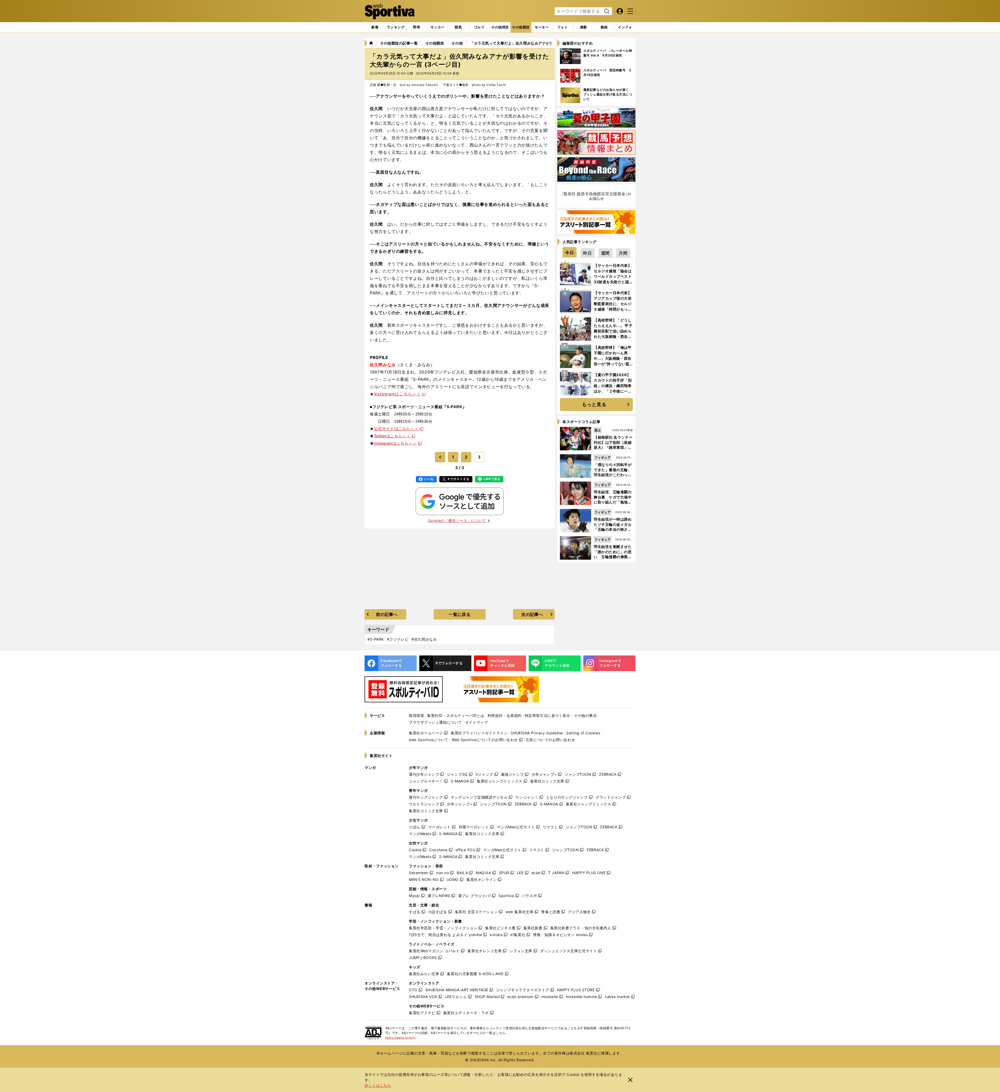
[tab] (416, 27)
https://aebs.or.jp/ (400, 1037)
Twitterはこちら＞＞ (392, 436)
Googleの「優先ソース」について (457, 520)
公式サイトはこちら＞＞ (396, 428)
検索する (606, 11)
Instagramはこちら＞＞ (397, 393)
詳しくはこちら (378, 1085)
